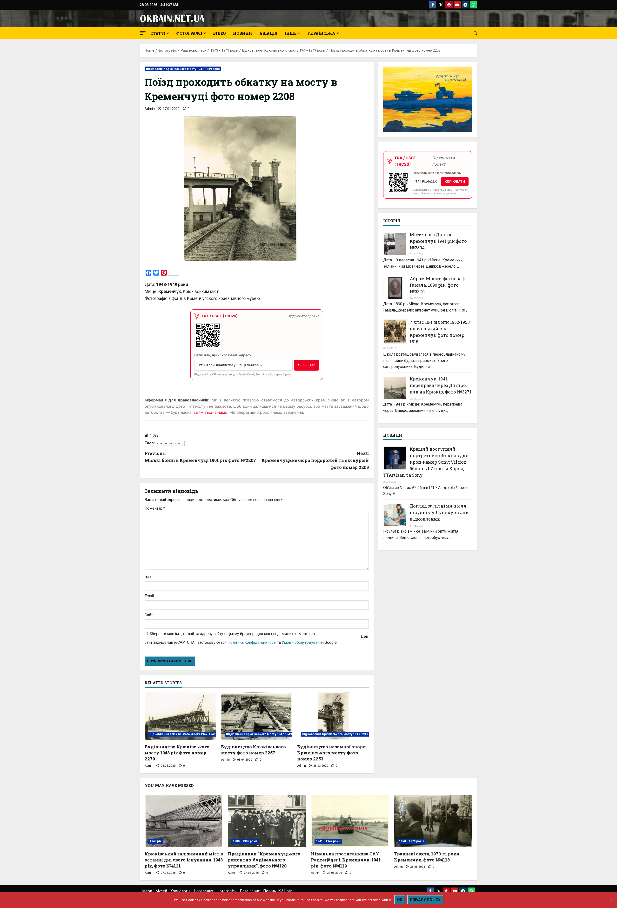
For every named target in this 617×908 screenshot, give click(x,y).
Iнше (290, 33)
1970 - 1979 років (411, 841)
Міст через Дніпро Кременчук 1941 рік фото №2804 (438, 241)
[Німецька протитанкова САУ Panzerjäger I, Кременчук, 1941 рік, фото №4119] (350, 821)
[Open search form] (475, 33)
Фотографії (189, 33)
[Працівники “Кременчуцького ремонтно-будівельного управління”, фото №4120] (267, 821)
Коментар (155, 508)
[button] (143, 33)
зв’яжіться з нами (210, 412)
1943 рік (155, 841)
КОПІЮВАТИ (306, 365)
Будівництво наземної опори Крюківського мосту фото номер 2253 (331, 753)
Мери (147, 891)
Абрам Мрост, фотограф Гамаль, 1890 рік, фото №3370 (437, 285)
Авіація (268, 33)
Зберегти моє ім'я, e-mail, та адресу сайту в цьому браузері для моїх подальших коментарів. (233, 633)
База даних (250, 891)
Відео (219, 33)
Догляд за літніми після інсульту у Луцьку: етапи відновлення (439, 512)
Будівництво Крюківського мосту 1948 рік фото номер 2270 (177, 753)
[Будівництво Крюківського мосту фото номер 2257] (257, 716)
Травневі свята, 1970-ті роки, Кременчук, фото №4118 (427, 857)
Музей (161, 891)
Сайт (149, 615)
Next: (315, 460)
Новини (242, 33)
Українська (321, 33)
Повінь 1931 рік (277, 891)
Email (149, 596)
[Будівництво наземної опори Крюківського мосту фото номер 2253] (333, 716)
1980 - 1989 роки (245, 841)
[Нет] (611, 899)
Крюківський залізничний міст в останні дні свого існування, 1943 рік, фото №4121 (184, 860)
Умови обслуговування (303, 642)
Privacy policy (425, 899)
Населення (203, 891)
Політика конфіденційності (252, 642)
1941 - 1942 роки (328, 841)
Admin (150, 109)
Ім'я (148, 577)
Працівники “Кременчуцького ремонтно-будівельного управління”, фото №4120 (264, 860)
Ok (399, 899)
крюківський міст (170, 443)
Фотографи (226, 891)
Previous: (200, 456)
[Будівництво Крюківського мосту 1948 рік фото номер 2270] (180, 716)
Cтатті (157, 33)
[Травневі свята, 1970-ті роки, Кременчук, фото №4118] (433, 821)
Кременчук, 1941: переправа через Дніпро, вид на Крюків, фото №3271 (440, 385)
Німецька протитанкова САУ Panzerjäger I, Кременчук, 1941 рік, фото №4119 (346, 860)
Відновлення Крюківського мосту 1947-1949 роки (183, 69)
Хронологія (180, 891)
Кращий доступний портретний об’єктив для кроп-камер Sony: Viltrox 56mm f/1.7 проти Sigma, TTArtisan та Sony (426, 462)
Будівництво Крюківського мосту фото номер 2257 (253, 750)
